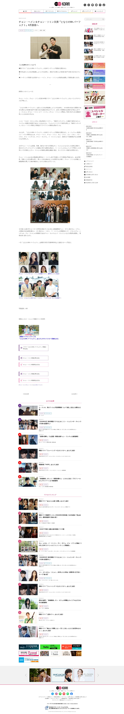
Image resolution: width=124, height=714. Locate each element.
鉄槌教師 (47, 486)
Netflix (40, 456)
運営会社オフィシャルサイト (66, 700)
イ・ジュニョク (51, 636)
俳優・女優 (42, 30)
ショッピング (100, 11)
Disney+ (41, 636)
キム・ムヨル (41, 486)
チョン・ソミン (22, 384)
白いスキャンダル (54, 580)
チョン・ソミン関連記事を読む (31, 373)
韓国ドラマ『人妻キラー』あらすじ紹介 (51, 614)
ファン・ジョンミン (57, 470)
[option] (40, 675)
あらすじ (44, 456)
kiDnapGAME (42, 535)
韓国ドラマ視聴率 (51, 523)
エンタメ (38, 11)
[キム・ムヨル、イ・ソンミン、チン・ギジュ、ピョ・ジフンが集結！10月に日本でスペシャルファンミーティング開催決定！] (28, 546)
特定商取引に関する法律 (92, 182)
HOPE (40, 470)
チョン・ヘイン (29, 384)
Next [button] (98, 675)
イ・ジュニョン (50, 456)
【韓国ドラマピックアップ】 (27, 336)
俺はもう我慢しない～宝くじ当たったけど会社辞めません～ (65, 429)
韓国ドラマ (41, 430)
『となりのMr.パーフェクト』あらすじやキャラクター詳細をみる (38, 338)
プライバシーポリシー (55, 698)
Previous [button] (26, 675)
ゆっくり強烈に (73, 535)
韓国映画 (64, 470)
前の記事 (26, 394)
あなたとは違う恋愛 (43, 429)
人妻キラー (53, 620)
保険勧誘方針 (89, 180)
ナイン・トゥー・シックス (64, 535)
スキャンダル (50, 429)
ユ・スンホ (41, 415)
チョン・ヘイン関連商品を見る (31, 364)
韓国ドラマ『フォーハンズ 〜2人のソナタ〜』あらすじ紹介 (57, 450)
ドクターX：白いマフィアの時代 (52, 535)
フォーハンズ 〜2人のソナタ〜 (65, 456)
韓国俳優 (51, 486)
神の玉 (50, 536)
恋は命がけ (45, 523)
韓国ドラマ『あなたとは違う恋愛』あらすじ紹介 (54, 501)
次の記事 (74, 394)
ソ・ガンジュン (62, 506)
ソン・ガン (56, 456)
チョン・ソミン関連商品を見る (31, 380)
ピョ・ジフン (59, 551)
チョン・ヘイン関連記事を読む (31, 358)
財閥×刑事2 (49, 442)
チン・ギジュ (53, 551)
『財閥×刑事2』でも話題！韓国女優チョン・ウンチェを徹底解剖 (58, 436)
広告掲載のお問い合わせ (92, 174)
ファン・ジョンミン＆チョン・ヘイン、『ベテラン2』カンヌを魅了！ (40, 298)
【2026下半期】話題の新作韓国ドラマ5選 (51, 529)
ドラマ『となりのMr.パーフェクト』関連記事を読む (34, 347)
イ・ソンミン (41, 551)
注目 (26, 11)
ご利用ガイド (89, 163)
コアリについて (90, 161)
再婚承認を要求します (43, 536)
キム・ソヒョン (42, 580)
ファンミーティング (67, 551)
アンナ (40, 523)
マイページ (88, 169)
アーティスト (50, 11)
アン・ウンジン (55, 506)
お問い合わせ (89, 172)
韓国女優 (54, 442)
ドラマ (35, 30)
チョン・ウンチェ (42, 442)
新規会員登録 (89, 166)
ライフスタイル (63, 11)
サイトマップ (55, 700)
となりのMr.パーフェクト (38, 384)
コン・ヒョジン (47, 620)
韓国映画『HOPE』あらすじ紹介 (49, 464)
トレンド (75, 11)
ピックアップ (87, 11)
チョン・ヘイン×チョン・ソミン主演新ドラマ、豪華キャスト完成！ (39, 273)
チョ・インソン (50, 470)
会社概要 (88, 177)
